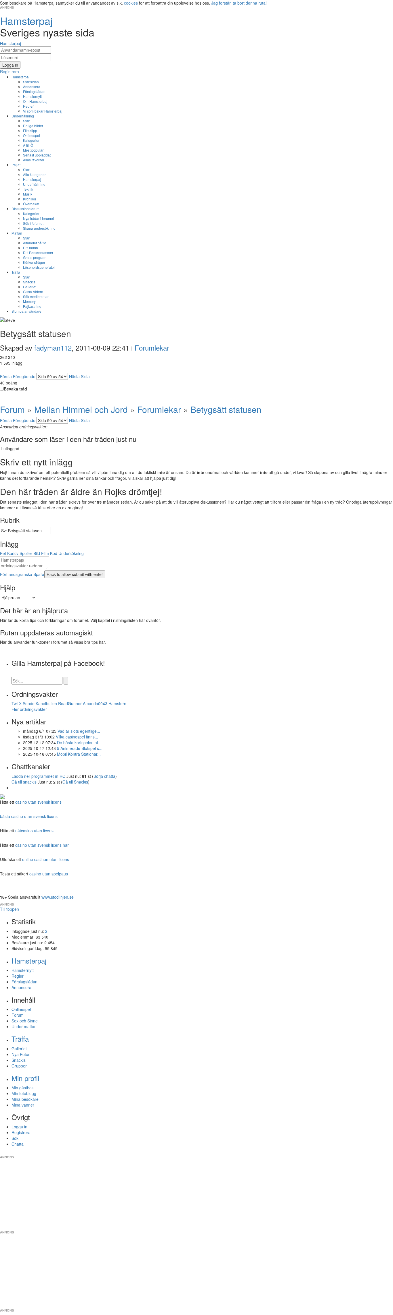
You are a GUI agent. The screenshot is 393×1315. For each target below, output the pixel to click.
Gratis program (34, 257)
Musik (27, 194)
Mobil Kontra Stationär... (79, 754)
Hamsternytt (32, 96)
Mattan (17, 233)
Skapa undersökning (39, 228)
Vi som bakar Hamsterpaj (42, 111)
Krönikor (29, 198)
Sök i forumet (33, 223)
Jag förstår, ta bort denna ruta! (239, 3)
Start (26, 120)
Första (6, 376)
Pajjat (16, 164)
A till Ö (28, 145)
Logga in (19, 1127)
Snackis (29, 281)
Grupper (19, 1066)
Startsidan (31, 81)
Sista (85, 376)
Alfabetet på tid (34, 242)
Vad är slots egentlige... (79, 731)
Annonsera (31, 86)
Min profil (25, 1078)
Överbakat (31, 203)
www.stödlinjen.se (57, 897)
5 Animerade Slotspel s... (79, 748)
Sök (15, 1138)
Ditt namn (30, 247)
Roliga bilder (33, 125)
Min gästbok (23, 1087)
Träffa (16, 272)
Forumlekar (152, 348)
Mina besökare (25, 1099)
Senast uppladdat (37, 154)
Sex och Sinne (25, 1021)
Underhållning (23, 115)
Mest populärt (33, 150)
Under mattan (24, 1026)
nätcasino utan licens (34, 831)
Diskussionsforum (25, 208)
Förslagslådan (34, 91)
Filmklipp (30, 130)
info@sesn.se (248, 1152)
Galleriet (29, 286)
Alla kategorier (34, 174)
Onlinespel (31, 135)
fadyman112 (53, 348)
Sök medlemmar (36, 296)
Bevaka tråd (15, 389)
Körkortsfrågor (34, 262)
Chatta (18, 1144)
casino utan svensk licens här (42, 845)
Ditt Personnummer (38, 252)
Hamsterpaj (21, 76)
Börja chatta (104, 776)
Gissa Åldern (33, 291)
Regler (28, 106)
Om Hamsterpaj (35, 101)
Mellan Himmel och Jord (81, 409)
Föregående (24, 376)
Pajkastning (32, 306)
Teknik (28, 189)
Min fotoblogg (24, 1093)
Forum (12, 409)
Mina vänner (23, 1105)
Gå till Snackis (75, 782)
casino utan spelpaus (48, 874)
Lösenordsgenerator (39, 267)
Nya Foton (21, 1054)
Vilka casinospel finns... (77, 737)
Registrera (21, 1132)
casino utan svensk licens (38, 802)
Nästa (74, 376)
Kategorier (31, 140)
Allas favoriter (33, 159)
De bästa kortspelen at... (79, 742)
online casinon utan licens (45, 859)
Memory (29, 301)
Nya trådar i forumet (38, 218)
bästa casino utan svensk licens (29, 816)
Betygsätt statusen (226, 409)
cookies (131, 3)
